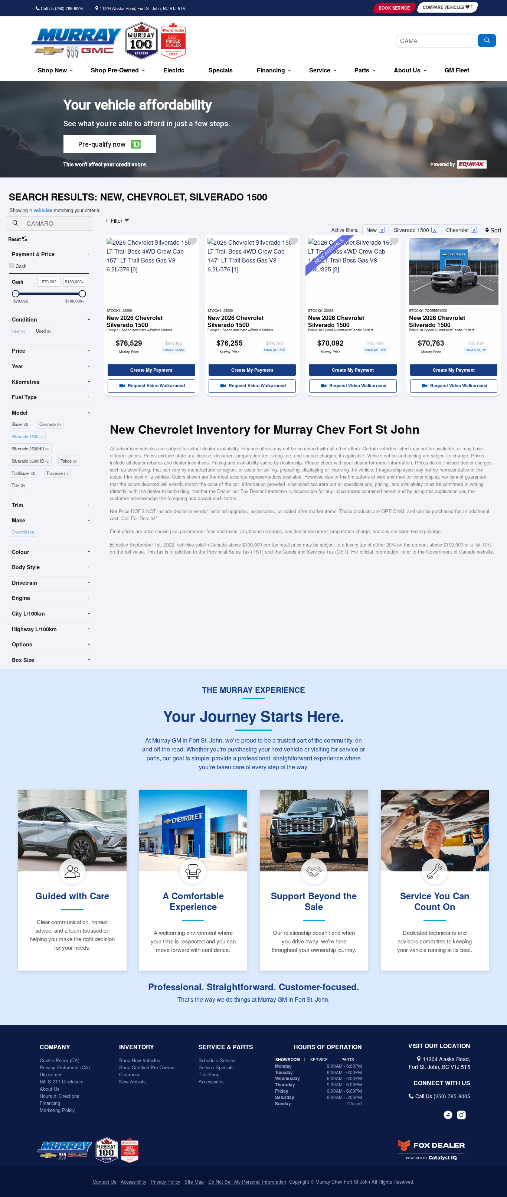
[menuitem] (19, 330)
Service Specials (216, 1067)
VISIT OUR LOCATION (439, 1046)
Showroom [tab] (287, 1059)
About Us (49, 1088)
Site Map (194, 1181)
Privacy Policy (165, 1181)
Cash (21, 266)
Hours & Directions (59, 1095)
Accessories (211, 1081)
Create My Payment (151, 369)
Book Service (394, 8)
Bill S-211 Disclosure (62, 1081)
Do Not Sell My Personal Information (247, 1181)
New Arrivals (132, 1081)
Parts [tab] (347, 1059)
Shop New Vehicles (139, 1060)
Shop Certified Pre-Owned (146, 1067)
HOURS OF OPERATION (328, 1047)
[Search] (487, 40)
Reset (15, 239)
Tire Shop (209, 1074)
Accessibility (133, 1181)
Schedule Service (217, 1060)
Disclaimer (51, 1074)
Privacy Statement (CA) (65, 1067)
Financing (50, 1102)
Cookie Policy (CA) (59, 1060)
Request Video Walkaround (156, 385)
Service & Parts (226, 1047)
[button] (52, 71)
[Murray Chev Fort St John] (76, 43)
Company (55, 1047)
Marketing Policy (57, 1109)
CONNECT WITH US (441, 1083)
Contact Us (104, 1181)
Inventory (136, 1047)
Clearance (129, 1074)
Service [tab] (319, 1059)
